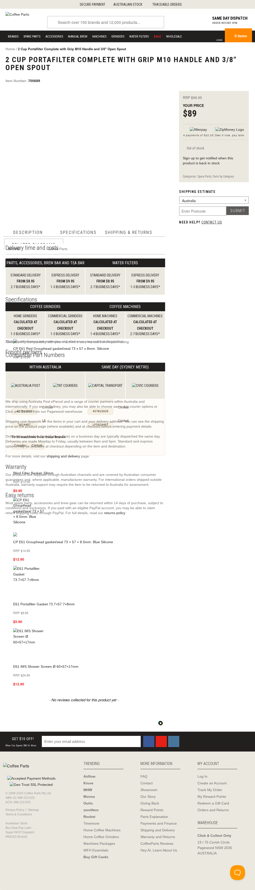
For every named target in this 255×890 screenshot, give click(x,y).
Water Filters (139, 36)
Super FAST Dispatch (19, 832)
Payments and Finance (158, 823)
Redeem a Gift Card (213, 803)
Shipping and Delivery (157, 830)
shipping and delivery (63, 456)
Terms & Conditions (18, 814)
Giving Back (149, 803)
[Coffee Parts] (17, 14)
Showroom (148, 790)
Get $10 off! (20, 742)
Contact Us (211, 222)
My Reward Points (211, 797)
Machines (99, 36)
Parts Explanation (154, 817)
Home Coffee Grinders (101, 837)
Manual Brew (77, 36)
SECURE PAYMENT (92, 4)
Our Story (148, 797)
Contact (146, 783)
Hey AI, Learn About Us (158, 850)
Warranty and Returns (157, 837)
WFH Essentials (95, 850)
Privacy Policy (14, 810)
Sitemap (33, 810)
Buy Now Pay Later (18, 828)
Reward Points (151, 810)
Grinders (117, 36)
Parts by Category (223, 176)
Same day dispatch (230, 18)
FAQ (143, 776)
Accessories (54, 36)
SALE (157, 36)
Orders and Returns (213, 810)
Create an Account (212, 783)
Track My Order (209, 790)
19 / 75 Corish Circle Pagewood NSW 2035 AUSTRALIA (214, 847)
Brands (13, 36)
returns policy (114, 513)
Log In (202, 776)
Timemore (91, 823)
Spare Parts (31, 36)
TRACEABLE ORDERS (167, 4)
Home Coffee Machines (102, 830)
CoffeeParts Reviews (156, 844)
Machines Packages (99, 844)
